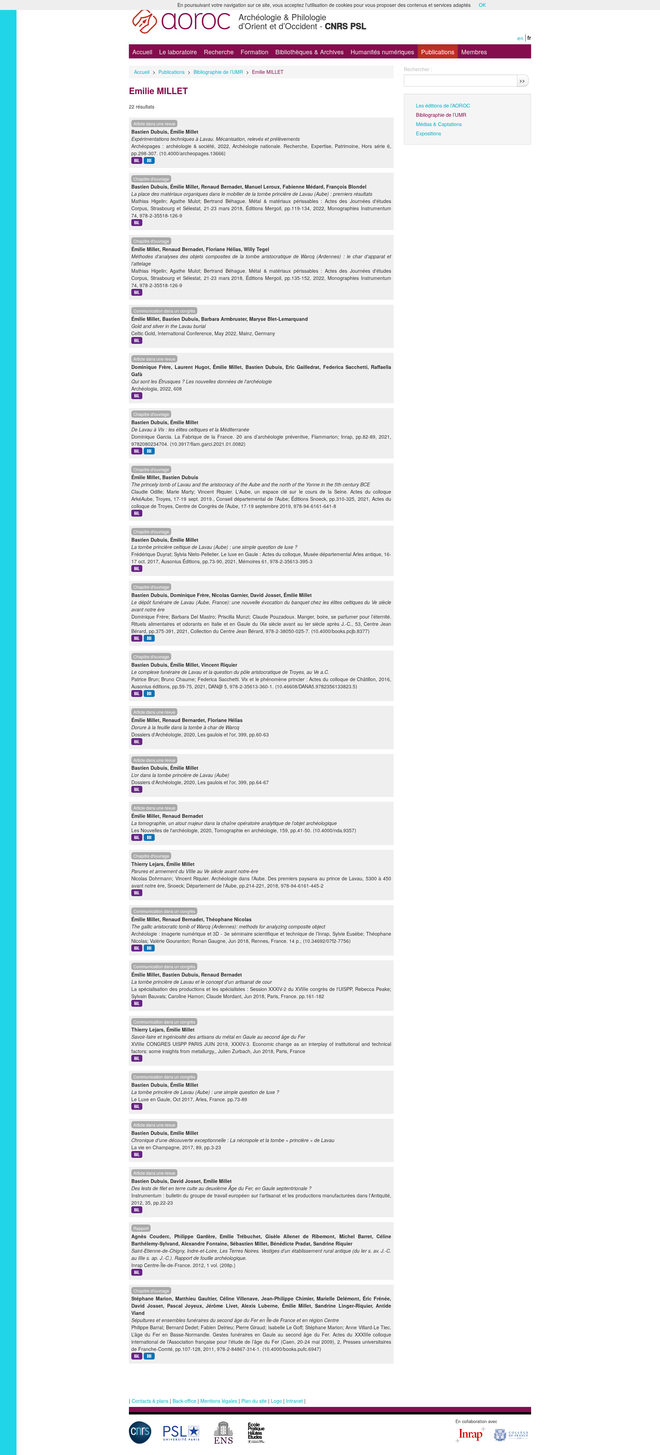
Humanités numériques (382, 51)
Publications (437, 51)
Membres (474, 51)
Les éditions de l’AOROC (443, 105)
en (520, 38)
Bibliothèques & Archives (309, 51)
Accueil (142, 51)
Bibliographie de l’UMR (218, 71)
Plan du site (254, 1400)
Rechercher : (418, 69)
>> (522, 80)
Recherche (219, 51)
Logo (276, 1400)
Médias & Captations (439, 123)
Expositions (428, 133)
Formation (254, 51)
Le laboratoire (178, 51)
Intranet (294, 1400)
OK (482, 4)
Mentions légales (218, 1400)
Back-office (184, 1400)
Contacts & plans (150, 1400)
